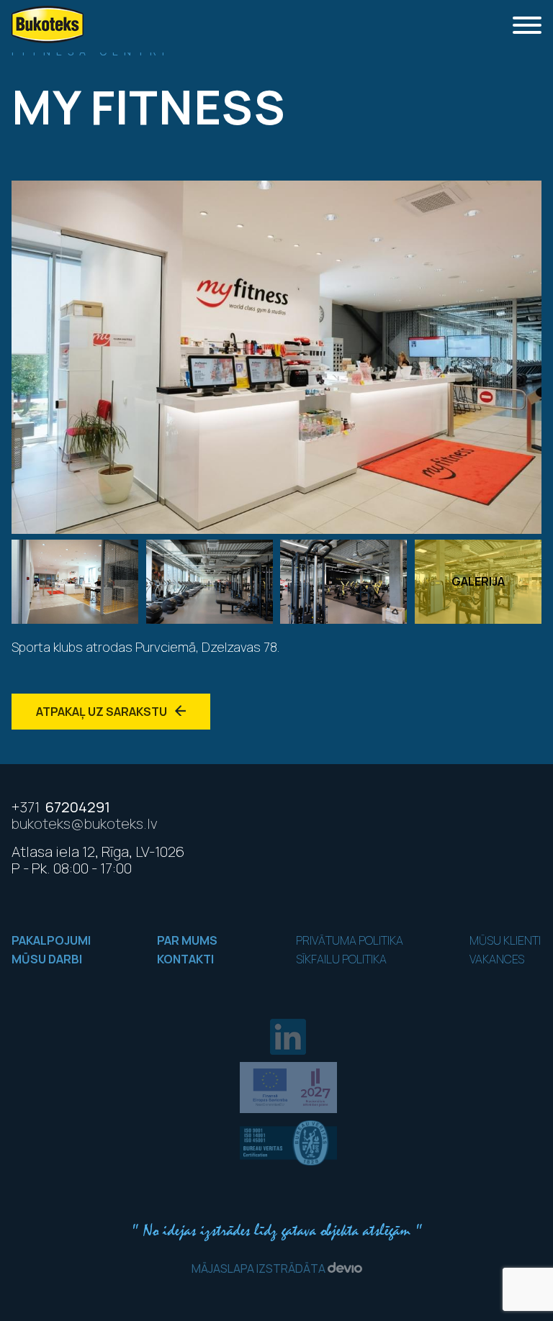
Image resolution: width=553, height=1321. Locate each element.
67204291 (61, 807)
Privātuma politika (349, 940)
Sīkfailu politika (341, 959)
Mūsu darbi (47, 959)
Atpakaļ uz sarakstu (102, 711)
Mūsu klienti (505, 940)
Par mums (187, 940)
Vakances (496, 959)
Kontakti (185, 959)
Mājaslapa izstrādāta (260, 1268)
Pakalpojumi (51, 940)
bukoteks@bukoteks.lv (85, 823)
